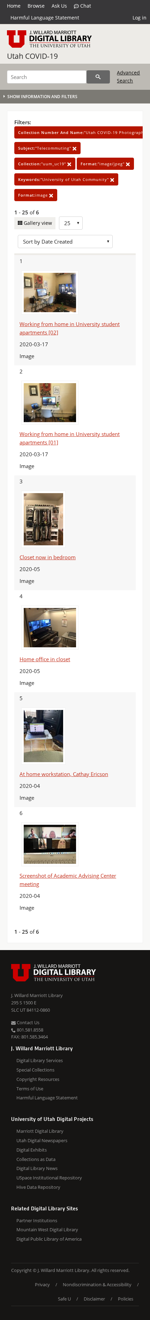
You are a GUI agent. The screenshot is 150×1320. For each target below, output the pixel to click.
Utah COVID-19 (32, 56)
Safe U (64, 1299)
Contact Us (27, 1022)
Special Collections (35, 1070)
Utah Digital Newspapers (41, 1140)
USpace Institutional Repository (49, 1178)
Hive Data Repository (38, 1187)
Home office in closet (45, 659)
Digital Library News (37, 1168)
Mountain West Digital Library (47, 1229)
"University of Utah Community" (64, 179)
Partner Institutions (36, 1220)
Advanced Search (128, 76)
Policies (125, 1299)
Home (14, 5)
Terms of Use (29, 1088)
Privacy (42, 1284)
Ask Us (59, 5)
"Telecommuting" (45, 148)
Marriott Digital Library (39, 1131)
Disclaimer (94, 1299)
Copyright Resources (37, 1079)
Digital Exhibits (31, 1150)
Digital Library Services (39, 1060)
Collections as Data (35, 1159)
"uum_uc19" (42, 163)
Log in (140, 17)
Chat (85, 5)
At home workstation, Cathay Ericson (64, 773)
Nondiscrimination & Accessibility (97, 1284)
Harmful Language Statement (44, 17)
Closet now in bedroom (48, 557)
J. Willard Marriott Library (37, 995)
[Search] (98, 77)
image (33, 195)
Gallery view (37, 223)
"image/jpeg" (103, 163)
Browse (36, 5)
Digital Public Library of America (49, 1239)
